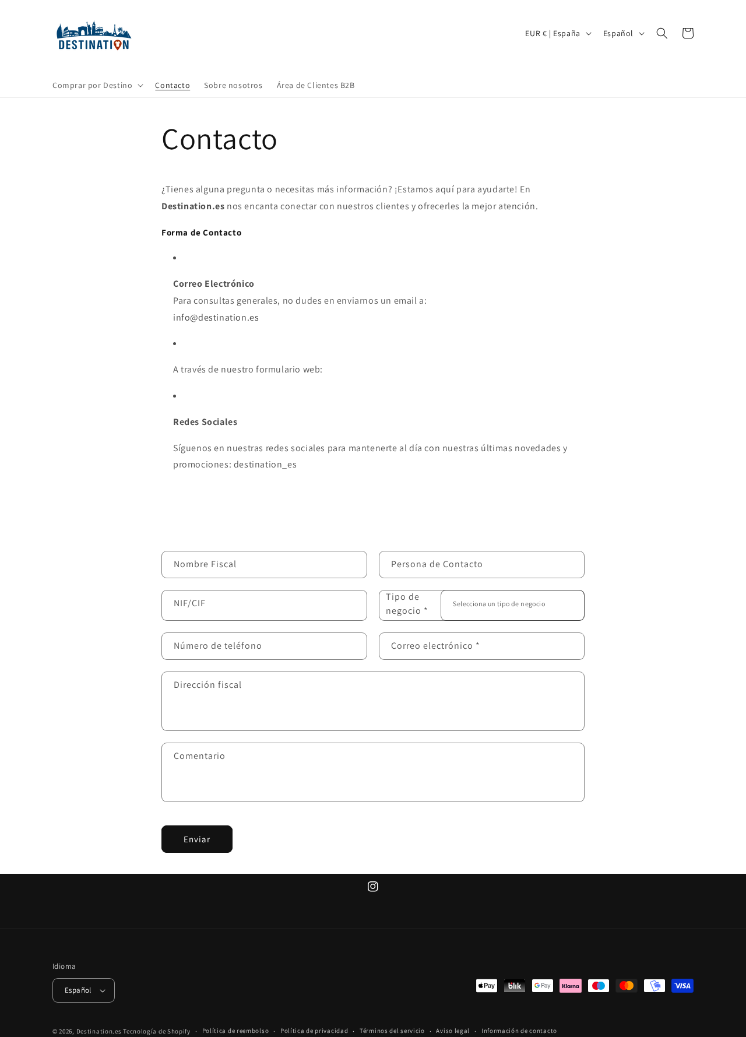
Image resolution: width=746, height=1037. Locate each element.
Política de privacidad (314, 1031)
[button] (96, 85)
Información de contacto (519, 1031)
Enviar (197, 839)
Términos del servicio (392, 1031)
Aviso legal (453, 1031)
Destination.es (99, 1031)
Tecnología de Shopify (157, 1031)
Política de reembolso (235, 1031)
